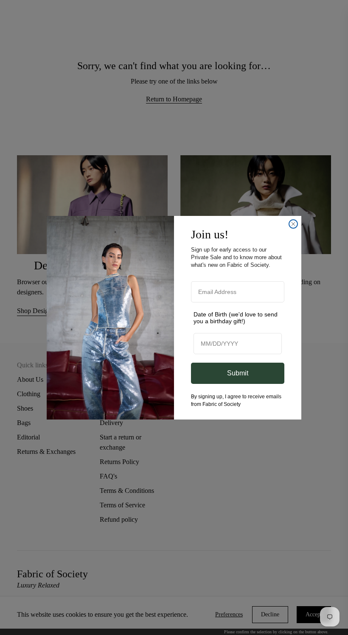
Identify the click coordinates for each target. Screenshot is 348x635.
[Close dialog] (293, 224)
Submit (237, 373)
